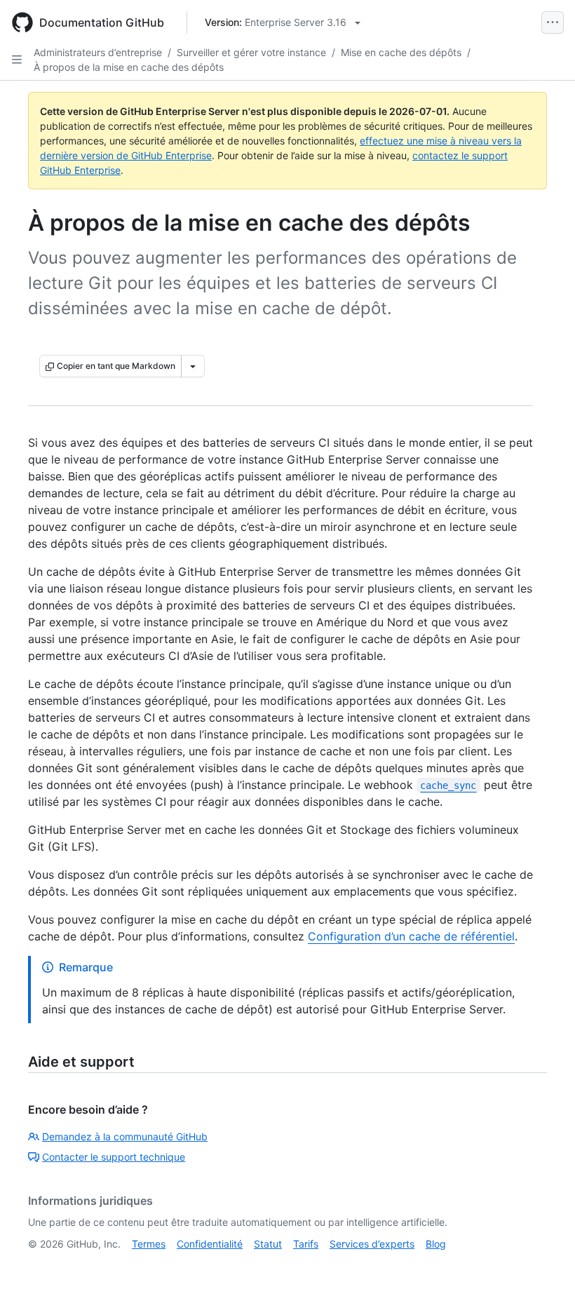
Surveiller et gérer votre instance (251, 52)
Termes (148, 1244)
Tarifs (305, 1244)
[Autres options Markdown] (193, 366)
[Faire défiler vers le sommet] (544, 1265)
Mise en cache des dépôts (401, 52)
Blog (436, 1244)
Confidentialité (210, 1244)
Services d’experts (372, 1244)
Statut (268, 1244)
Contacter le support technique (113, 1157)
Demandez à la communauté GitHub (125, 1136)
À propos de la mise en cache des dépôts (129, 67)
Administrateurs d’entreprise (98, 52)
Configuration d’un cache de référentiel (411, 936)
